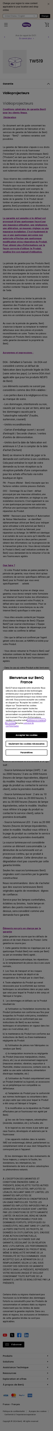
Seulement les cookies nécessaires (26, 743)
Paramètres (26, 752)
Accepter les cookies (26, 735)
